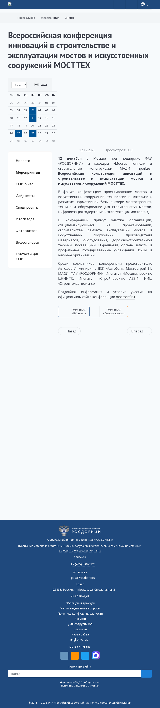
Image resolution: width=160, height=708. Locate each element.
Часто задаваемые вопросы (80, 608)
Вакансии (80, 629)
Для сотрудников (80, 624)
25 (18, 133)
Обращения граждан (80, 603)
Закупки (80, 619)
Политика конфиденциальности (80, 613)
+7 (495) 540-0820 (83, 564)
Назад (71, 331)
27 (32, 133)
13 (32, 118)
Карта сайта (80, 634)
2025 (37, 84)
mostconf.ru (125, 296)
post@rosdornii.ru (83, 578)
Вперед (137, 331)
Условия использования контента (80, 550)
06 (32, 110)
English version (80, 640)
